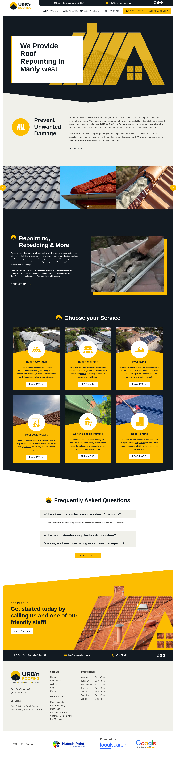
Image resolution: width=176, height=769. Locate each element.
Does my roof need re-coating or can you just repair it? (84, 543)
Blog (96, 11)
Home (53, 677)
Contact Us (55, 691)
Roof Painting (139, 433)
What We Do (50, 11)
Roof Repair (139, 361)
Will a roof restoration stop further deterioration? (80, 535)
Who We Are (70, 11)
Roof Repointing (88, 361)
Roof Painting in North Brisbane (25, 709)
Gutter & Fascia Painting (88, 433)
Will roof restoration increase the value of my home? (82, 514)
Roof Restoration (36, 361)
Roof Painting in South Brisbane (25, 706)
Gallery (85, 11)
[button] (85, 206)
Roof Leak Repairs (36, 434)
